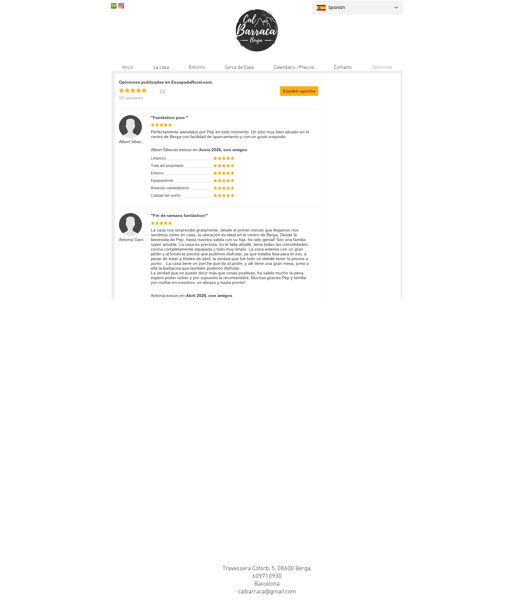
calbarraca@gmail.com (267, 591)
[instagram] (121, 6)
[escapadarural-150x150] (114, 6)
